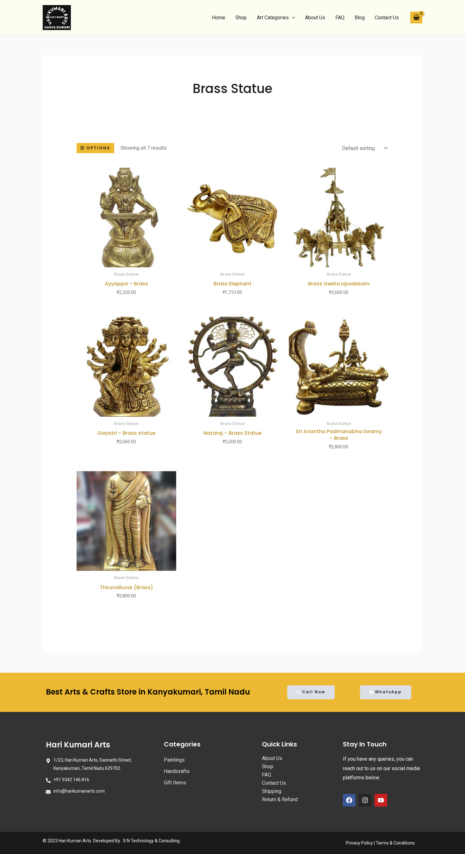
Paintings (174, 760)
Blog (360, 18)
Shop (241, 18)
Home (218, 18)
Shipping (271, 791)
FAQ (339, 18)
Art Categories (273, 18)
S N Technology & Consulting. (152, 840)
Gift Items (175, 783)
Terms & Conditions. (396, 842)
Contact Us (387, 18)
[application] (292, 18)
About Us (315, 18)
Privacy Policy (359, 842)
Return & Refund (280, 799)
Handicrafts (176, 771)
